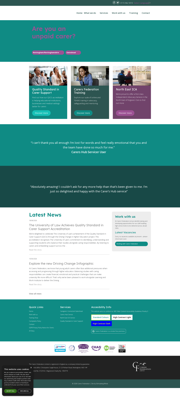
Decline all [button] (24, 391)
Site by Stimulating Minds (99, 384)
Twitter (117, 3)
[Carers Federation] (39, 13)
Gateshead (71, 52)
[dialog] (17, 380)
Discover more (41, 113)
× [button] (31, 367)
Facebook (114, 3)
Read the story (35, 250)
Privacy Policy (8, 387)
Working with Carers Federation (127, 244)
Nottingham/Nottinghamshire (46, 52)
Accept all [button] (10, 391)
